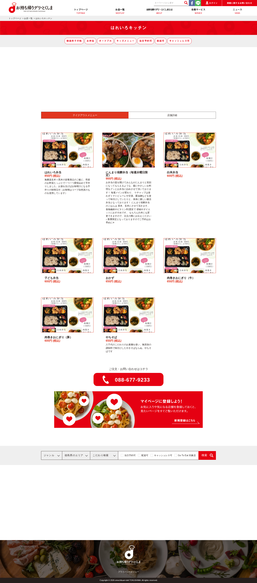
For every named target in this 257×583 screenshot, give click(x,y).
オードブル (105, 41)
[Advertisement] (128, 73)
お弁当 (90, 41)
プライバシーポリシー (128, 572)
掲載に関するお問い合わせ (239, 3)
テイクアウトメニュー (85, 115)
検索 (204, 455)
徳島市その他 (74, 41)
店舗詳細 (172, 115)
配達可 (161, 41)
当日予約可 (145, 41)
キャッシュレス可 (179, 41)
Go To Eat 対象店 (187, 455)
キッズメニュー (125, 41)
